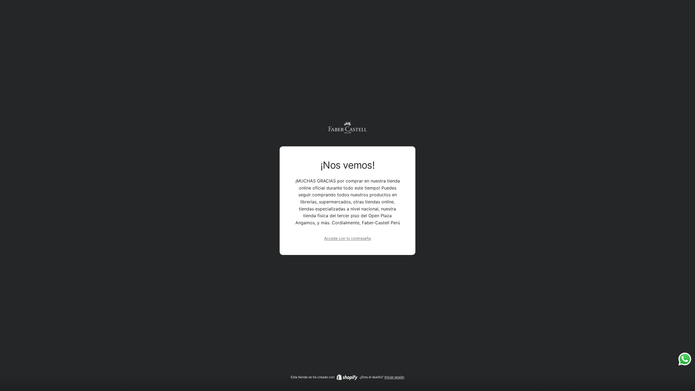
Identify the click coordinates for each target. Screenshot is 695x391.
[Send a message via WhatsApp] (684, 359)
